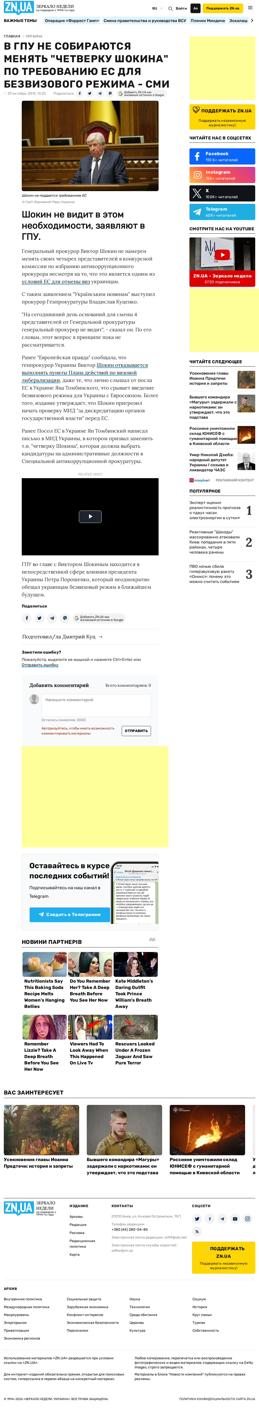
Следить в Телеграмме (73, 914)
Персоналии (77, 1330)
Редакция (78, 1225)
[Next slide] (251, 20)
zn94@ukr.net (175, 1237)
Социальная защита (84, 1299)
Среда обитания (143, 1315)
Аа (195, 8)
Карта (75, 1254)
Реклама (77, 1233)
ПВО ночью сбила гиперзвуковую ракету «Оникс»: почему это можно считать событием (214, 574)
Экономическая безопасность (93, 1323)
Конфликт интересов (85, 1315)
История (199, 1307)
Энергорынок (15, 1323)
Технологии (140, 1307)
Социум (199, 1299)
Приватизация (16, 1330)
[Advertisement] (95, 796)
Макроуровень (16, 1315)
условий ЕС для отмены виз (56, 281)
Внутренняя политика (23, 1299)
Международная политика (26, 1307)
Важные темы (20, 21)
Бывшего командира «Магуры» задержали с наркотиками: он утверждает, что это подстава (213, 407)
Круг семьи (202, 1315)
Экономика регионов (22, 1338)
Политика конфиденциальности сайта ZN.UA (217, 1399)
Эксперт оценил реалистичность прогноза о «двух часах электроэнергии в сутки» (215, 510)
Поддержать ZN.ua (222, 8)
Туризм (198, 1323)
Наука (135, 1299)
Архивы (76, 1216)
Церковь (137, 1323)
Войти (181, 8)
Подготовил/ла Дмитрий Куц (58, 636)
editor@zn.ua (122, 1250)
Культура (137, 1330)
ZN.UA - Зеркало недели (222, 276)
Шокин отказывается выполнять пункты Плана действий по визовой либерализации (85, 372)
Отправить (136, 731)
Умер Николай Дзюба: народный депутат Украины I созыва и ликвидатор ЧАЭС (211, 462)
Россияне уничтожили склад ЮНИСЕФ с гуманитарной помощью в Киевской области (213, 436)
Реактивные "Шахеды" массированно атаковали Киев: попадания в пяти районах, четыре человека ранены (214, 542)
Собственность (205, 1330)
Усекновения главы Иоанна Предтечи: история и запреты (208, 378)
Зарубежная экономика (87, 1307)
